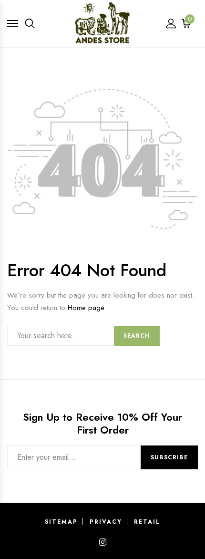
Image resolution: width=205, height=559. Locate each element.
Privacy (106, 522)
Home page (86, 307)
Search (136, 335)
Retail (147, 522)
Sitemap (61, 522)
